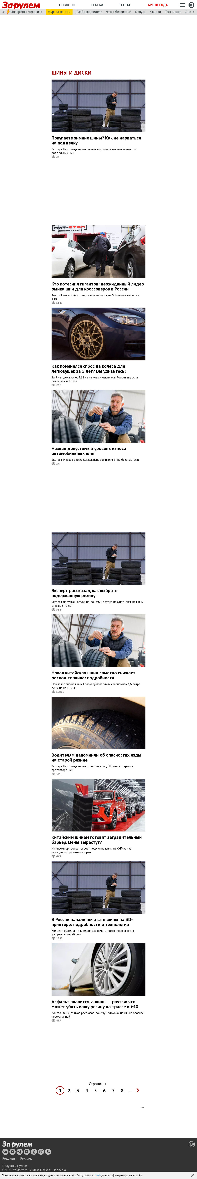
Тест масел (173, 11)
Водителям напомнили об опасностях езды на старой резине (96, 757)
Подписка (59, 1170)
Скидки (155, 11)
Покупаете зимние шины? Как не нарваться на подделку (96, 140)
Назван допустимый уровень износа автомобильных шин (89, 450)
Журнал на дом (59, 11)
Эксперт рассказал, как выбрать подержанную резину (85, 592)
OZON (6, 1170)
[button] (193, 1175)
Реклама (26, 1158)
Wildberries (20, 1170)
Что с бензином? (118, 11)
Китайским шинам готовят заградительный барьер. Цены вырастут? (97, 839)
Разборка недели (89, 11)
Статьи (97, 5)
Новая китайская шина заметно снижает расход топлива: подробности (93, 675)
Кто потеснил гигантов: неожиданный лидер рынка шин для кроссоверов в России (98, 286)
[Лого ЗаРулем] (21, 5)
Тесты (124, 5)
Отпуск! (140, 11)
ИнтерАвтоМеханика (26, 11)
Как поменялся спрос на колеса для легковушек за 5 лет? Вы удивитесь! (89, 368)
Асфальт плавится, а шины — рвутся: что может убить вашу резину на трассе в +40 (95, 1004)
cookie (97, 1175)
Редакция (9, 1158)
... (130, 1090)
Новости (67, 5)
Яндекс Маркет (40, 1170)
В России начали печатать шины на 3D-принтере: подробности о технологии (92, 921)
